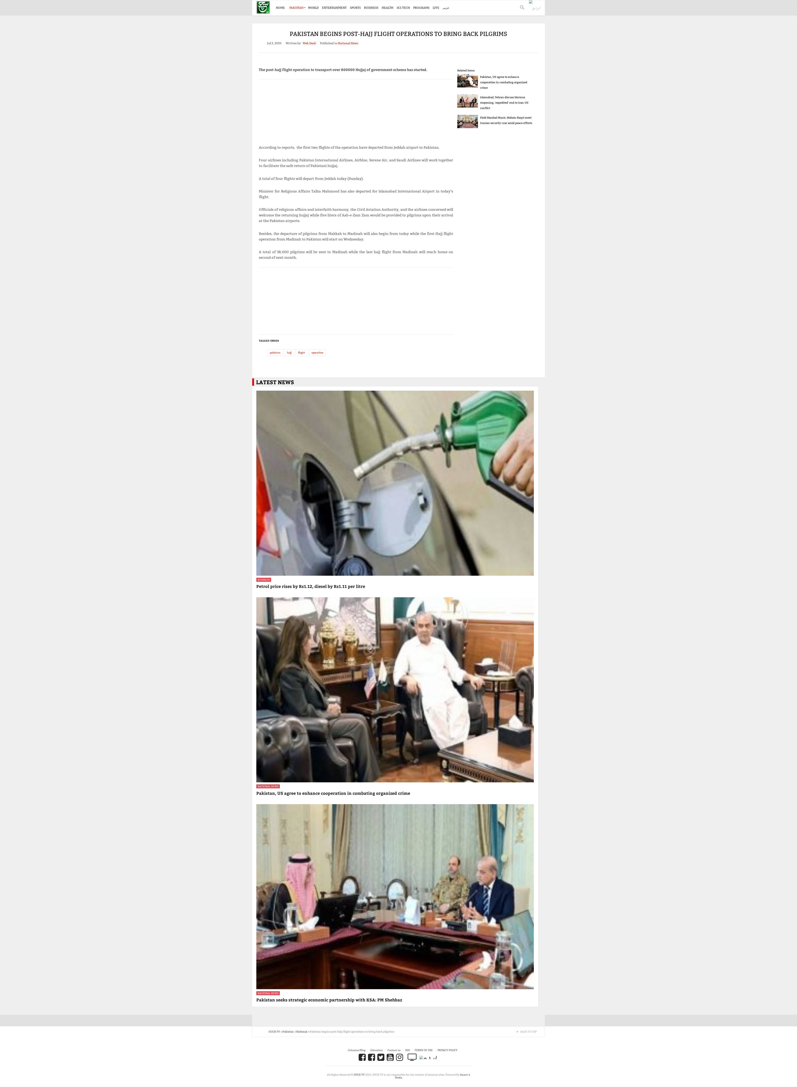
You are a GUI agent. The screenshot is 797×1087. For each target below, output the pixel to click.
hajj (289, 352)
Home (280, 8)
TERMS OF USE (424, 1050)
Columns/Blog (356, 1050)
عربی (446, 8)
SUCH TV (359, 1074)
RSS (407, 1050)
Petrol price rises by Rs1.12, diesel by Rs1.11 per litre (310, 586)
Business (371, 8)
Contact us (394, 1050)
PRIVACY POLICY (447, 1050)
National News (268, 786)
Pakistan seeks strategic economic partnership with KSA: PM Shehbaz (329, 999)
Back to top (528, 1031)
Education (376, 1050)
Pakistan (296, 8)
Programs (421, 8)
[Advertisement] (356, 110)
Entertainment (334, 8)
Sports (355, 8)
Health (387, 8)
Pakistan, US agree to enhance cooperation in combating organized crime (503, 82)
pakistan (275, 352)
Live (436, 8)
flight (301, 352)
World (313, 8)
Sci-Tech (403, 8)
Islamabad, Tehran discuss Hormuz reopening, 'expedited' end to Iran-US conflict (504, 103)
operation (317, 352)
